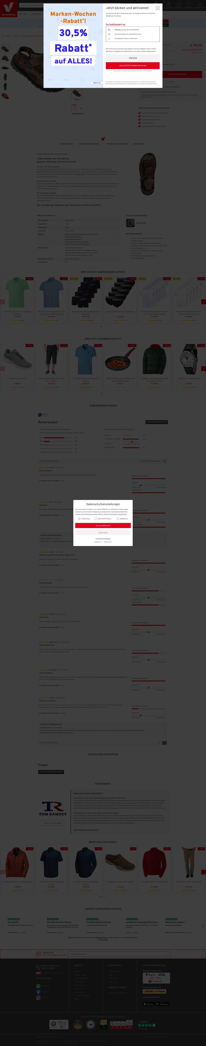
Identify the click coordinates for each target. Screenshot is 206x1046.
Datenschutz (107, 542)
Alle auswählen (103, 526)
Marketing (124, 519)
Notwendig (85, 519)
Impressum (98, 542)
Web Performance (104, 519)
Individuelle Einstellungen (103, 539)
